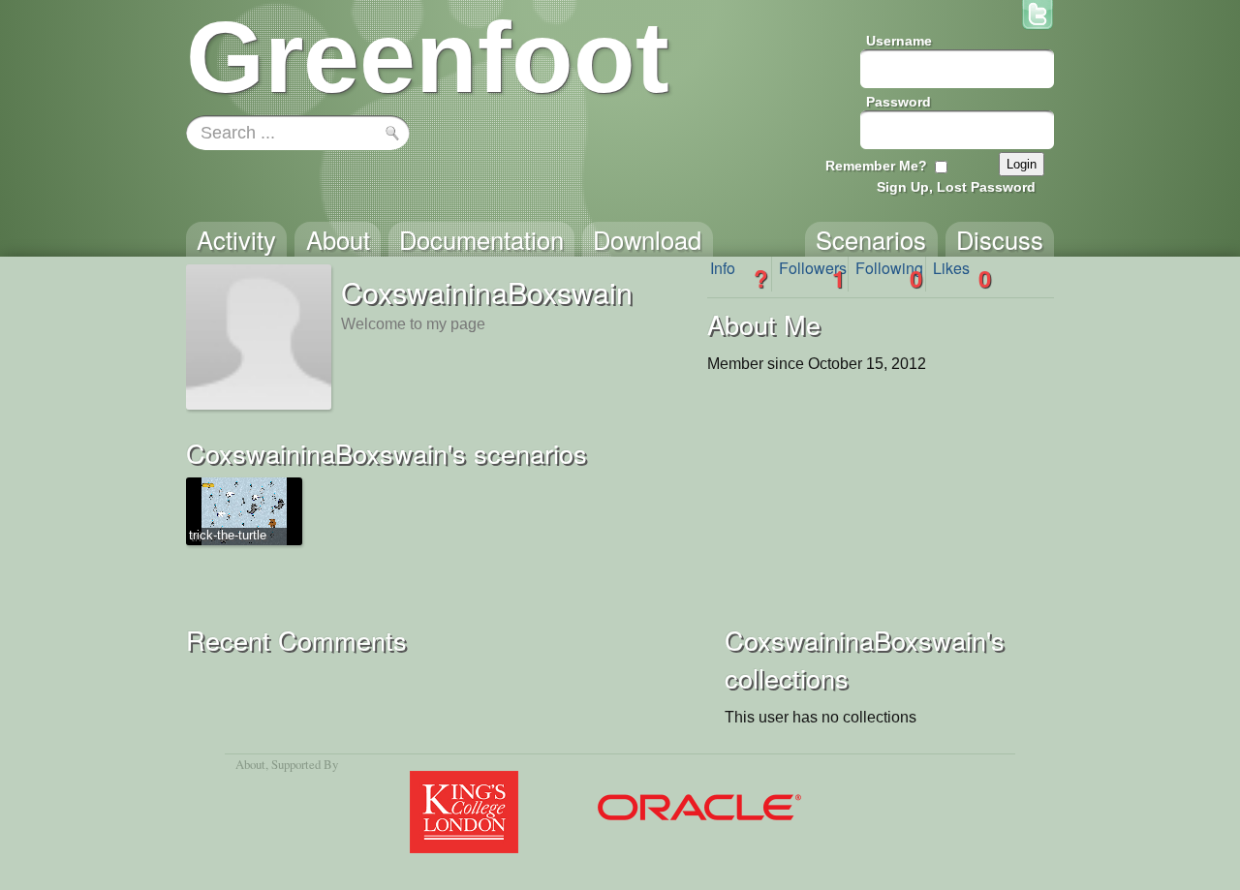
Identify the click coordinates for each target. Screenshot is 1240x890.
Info (739, 274)
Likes (962, 274)
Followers (813, 274)
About (250, 764)
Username (899, 40)
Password (898, 101)
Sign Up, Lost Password (956, 187)
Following (889, 274)
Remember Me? (876, 165)
